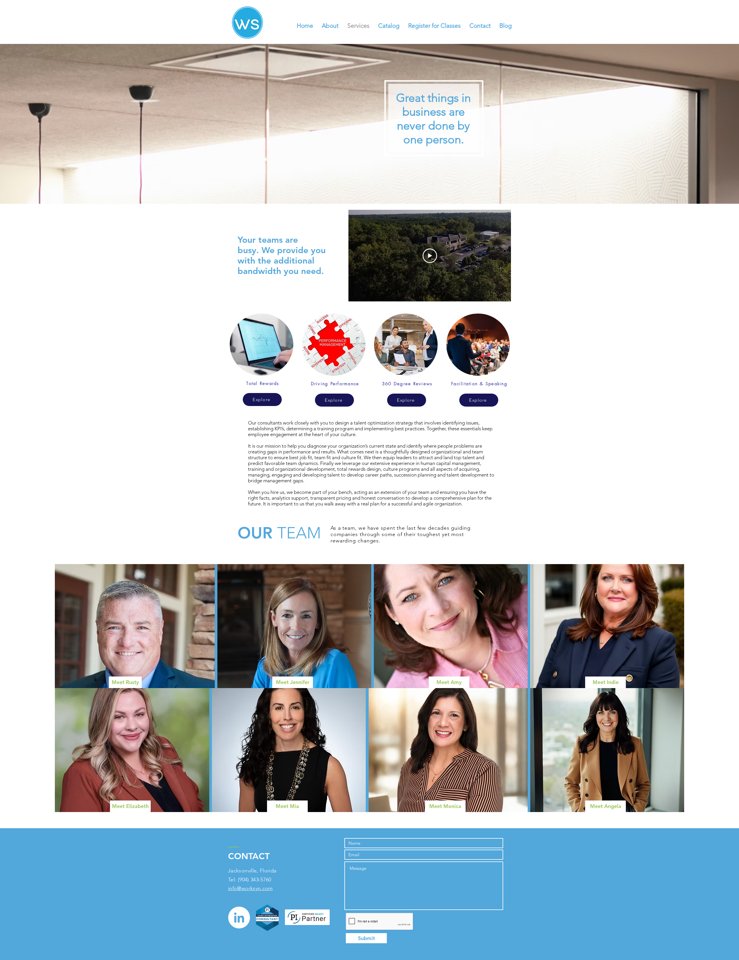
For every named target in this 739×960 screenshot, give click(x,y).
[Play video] (430, 256)
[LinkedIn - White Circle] (239, 918)
